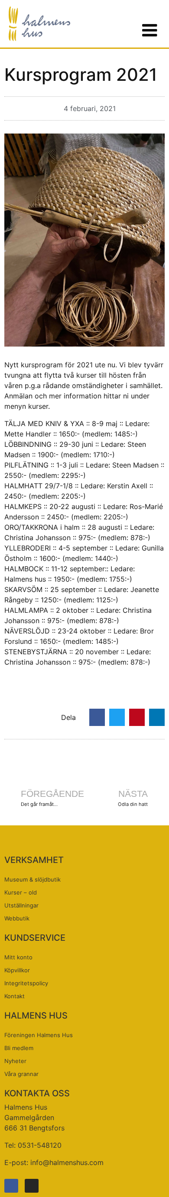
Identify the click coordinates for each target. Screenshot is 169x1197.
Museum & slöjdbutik (32, 879)
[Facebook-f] (11, 1186)
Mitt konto (18, 957)
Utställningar (21, 905)
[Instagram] (32, 1186)
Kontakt (14, 996)
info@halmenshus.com (67, 1162)
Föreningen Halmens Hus (38, 1034)
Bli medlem (18, 1047)
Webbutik (16, 918)
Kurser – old (20, 892)
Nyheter (15, 1060)
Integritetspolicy (26, 983)
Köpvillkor (17, 970)
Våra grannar (21, 1073)
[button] (97, 717)
